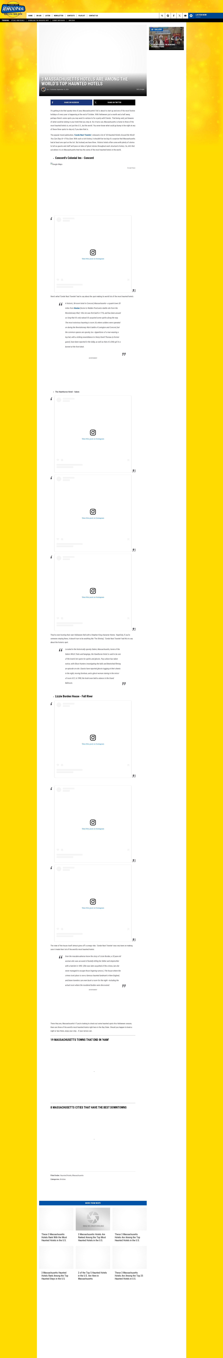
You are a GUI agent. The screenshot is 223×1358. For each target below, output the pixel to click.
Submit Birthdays (58, 20)
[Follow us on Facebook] (174, 16)
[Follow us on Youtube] (185, 16)
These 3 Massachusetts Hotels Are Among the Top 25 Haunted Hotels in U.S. (129, 1275)
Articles (63, 1179)
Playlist (82, 16)
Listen (47, 16)
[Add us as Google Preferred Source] (168, 16)
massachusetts (78, 1175)
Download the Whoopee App (38, 20)
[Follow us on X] (179, 16)
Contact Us (93, 16)
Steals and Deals (17, 20)
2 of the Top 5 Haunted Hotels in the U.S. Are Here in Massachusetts (92, 1275)
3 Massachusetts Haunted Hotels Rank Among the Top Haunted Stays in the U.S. (54, 1275)
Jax (48, 89)
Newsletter (58, 16)
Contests (71, 16)
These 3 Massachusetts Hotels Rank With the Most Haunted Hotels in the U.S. (54, 1237)
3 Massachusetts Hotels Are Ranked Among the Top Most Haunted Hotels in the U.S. (92, 1237)
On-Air (38, 16)
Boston (76, 308)
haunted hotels (66, 1175)
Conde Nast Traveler (82, 135)
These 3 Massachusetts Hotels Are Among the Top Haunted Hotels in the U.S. (127, 1237)
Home (30, 16)
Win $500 (72, 20)
